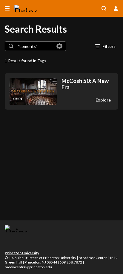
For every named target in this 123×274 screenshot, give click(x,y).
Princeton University (22, 253)
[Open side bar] (7, 8)
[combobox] (35, 46)
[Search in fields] (59, 46)
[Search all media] (104, 8)
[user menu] (116, 8)
